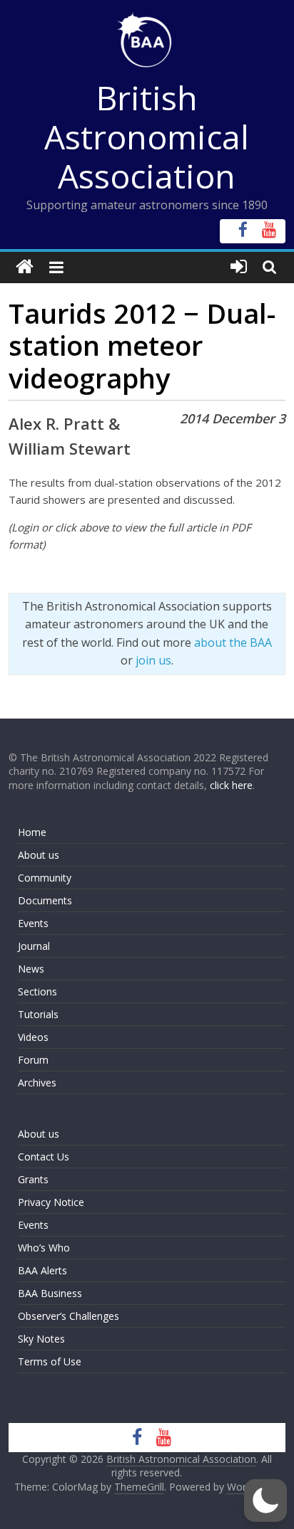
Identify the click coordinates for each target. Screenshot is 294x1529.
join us (153, 660)
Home (32, 832)
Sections (37, 991)
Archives (37, 1082)
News (31, 968)
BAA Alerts (42, 1270)
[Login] (238, 267)
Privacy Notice (51, 1202)
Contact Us (43, 1156)
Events (33, 923)
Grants (33, 1179)
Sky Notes (41, 1338)
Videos (33, 1037)
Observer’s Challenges (68, 1316)
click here (231, 785)
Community (44, 877)
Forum (33, 1060)
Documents (45, 900)
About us (38, 855)
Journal (34, 946)
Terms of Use (49, 1361)
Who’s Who (44, 1247)
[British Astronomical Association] (25, 267)
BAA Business (50, 1293)
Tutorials (38, 1014)
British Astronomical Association (146, 136)
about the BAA (233, 642)
